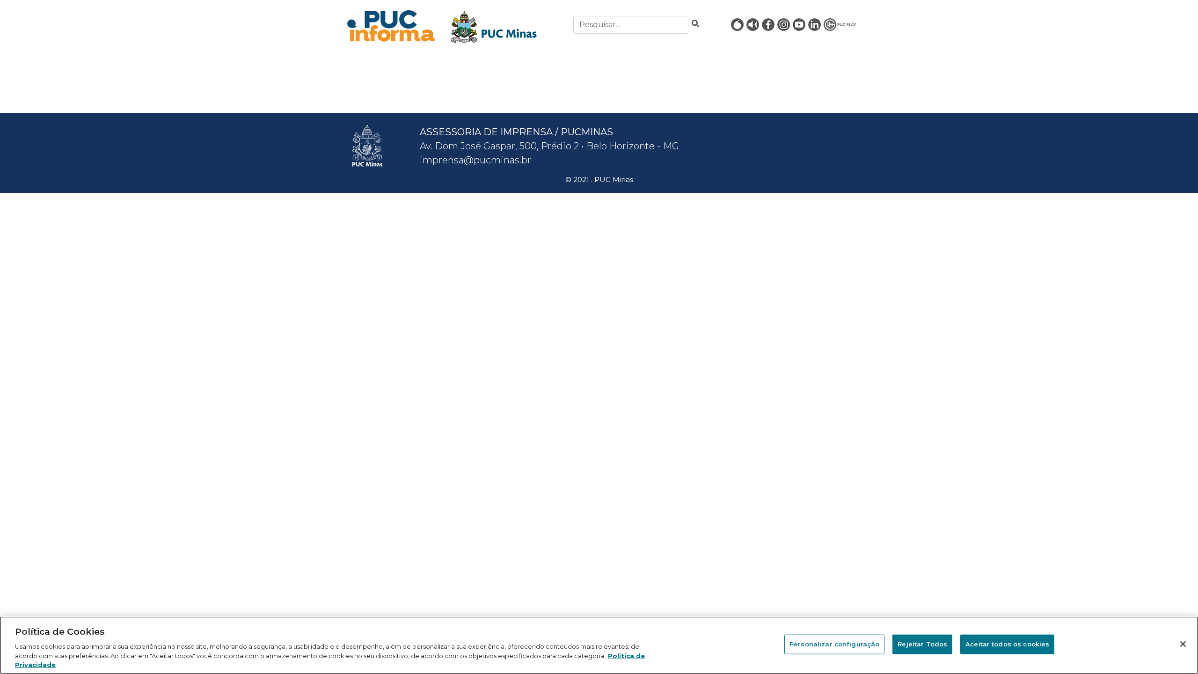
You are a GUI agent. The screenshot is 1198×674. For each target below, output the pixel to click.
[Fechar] (1183, 644)
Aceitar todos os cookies (1007, 644)
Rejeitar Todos (922, 644)
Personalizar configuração (834, 644)
